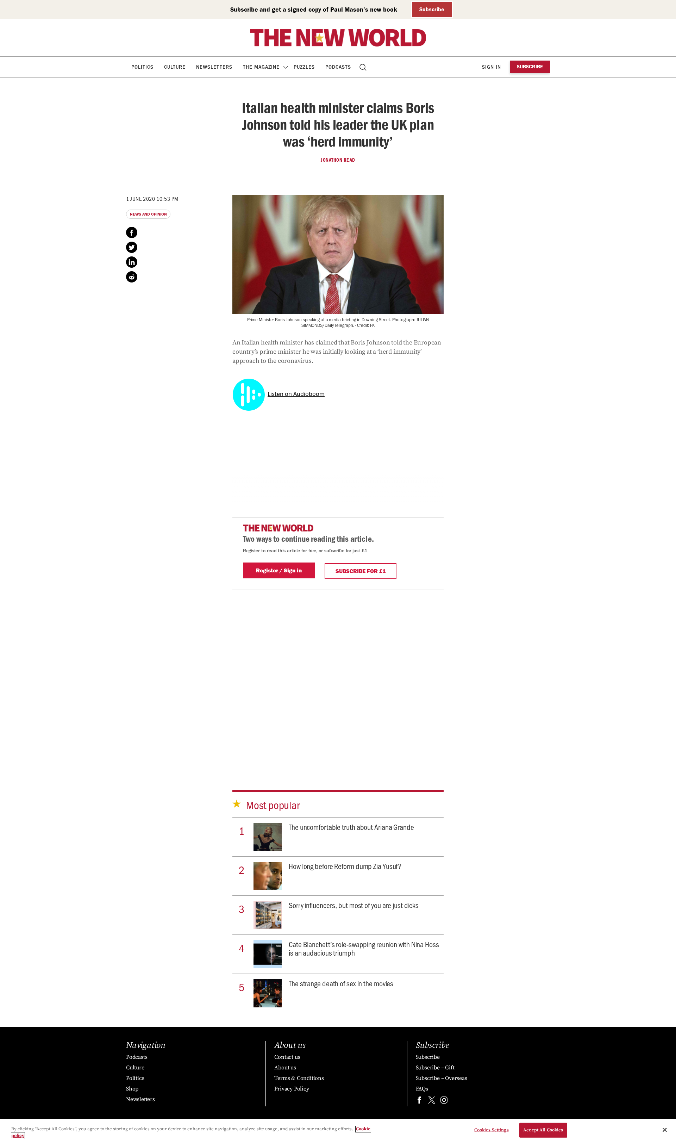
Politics (142, 67)
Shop (132, 1088)
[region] (338, 1131)
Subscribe (431, 9)
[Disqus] (338, 678)
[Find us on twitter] (431, 1102)
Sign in (491, 67)
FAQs (422, 1088)
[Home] (338, 37)
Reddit (131, 276)
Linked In (131, 262)
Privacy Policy (291, 1088)
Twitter (131, 247)
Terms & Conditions (299, 1078)
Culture (175, 67)
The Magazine (261, 67)
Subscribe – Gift (435, 1067)
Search (363, 67)
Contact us (287, 1057)
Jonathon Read (338, 160)
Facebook (131, 232)
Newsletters (214, 67)
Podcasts (338, 67)
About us (285, 1067)
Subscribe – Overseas (441, 1078)
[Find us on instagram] (443, 1102)
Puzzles (304, 67)
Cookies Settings (491, 1130)
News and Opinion (148, 214)
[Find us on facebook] (419, 1102)
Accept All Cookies (543, 1130)
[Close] (664, 1130)
